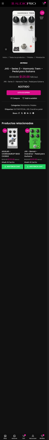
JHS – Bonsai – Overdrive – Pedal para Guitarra (34, 153)
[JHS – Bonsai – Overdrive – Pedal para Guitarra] (35, 138)
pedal (40, 109)
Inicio (5, 57)
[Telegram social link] (33, 113)
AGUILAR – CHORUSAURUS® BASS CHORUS (11, 153)
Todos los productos (17, 57)
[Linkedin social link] (27, 113)
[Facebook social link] (19, 113)
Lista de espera (24, 92)
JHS (27, 109)
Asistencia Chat (13, 166)
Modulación (40, 57)
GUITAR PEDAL (20, 109)
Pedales (30, 57)
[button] (8, 162)
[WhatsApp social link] (30, 113)
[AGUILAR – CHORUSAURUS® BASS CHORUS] (12, 138)
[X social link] (21, 113)
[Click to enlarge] (6, 49)
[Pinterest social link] (24, 113)
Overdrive (34, 109)
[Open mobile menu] (3, 3)
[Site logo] (24, 3)
